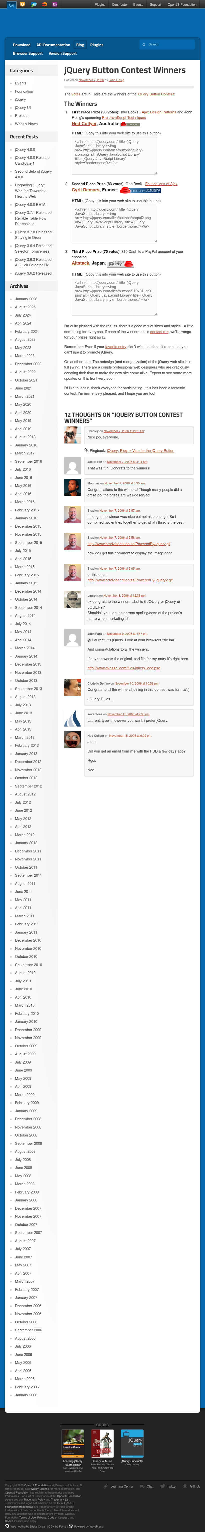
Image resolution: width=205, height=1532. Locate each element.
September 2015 (28, 542)
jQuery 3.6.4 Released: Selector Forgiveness (33, 248)
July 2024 (23, 315)
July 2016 (23, 469)
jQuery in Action (102, 1466)
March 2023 (24, 355)
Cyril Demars (86, 189)
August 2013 (25, 696)
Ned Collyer (84, 123)
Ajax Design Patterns (159, 111)
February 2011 (27, 923)
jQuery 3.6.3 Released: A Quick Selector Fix (33, 262)
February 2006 (27, 1386)
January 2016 (26, 517)
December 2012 (28, 761)
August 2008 (25, 1151)
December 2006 (28, 1305)
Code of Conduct (58, 1517)
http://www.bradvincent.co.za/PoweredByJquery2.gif (130, 579)
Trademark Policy (34, 1499)
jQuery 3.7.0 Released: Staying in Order (33, 234)
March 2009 (24, 1094)
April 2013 (23, 729)
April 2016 (23, 493)
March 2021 (24, 396)
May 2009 (23, 1078)
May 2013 (23, 721)
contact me (159, 331)
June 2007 (23, 1256)
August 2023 (25, 339)
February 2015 (27, 574)
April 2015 (23, 558)
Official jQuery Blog (40, 23)
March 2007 (24, 1281)
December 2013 (28, 664)
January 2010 (26, 1021)
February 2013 (27, 745)
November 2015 (28, 534)
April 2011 (23, 907)
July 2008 (23, 1159)
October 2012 (26, 777)
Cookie (9, 1521)
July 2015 (23, 550)
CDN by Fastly (57, 1526)
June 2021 (23, 387)
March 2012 (24, 834)
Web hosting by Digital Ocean (28, 1526)
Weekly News (26, 123)
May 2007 (23, 1264)
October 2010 (26, 956)
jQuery (11, 4)
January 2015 (26, 582)
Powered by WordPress (88, 1526)
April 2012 (23, 826)
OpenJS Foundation (182, 4)
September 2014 (28, 607)
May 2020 (23, 404)
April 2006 (23, 1370)
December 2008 (28, 1118)
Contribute (119, 4)
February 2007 (27, 1289)
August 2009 (25, 1053)
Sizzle (44, 4)
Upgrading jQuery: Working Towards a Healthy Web (30, 190)
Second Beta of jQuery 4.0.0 (33, 173)
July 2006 (23, 1346)
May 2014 (23, 631)
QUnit (55, 4)
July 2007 (23, 1248)
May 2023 (23, 347)
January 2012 (26, 842)
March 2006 (24, 1378)
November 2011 (28, 858)
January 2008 (26, 1199)
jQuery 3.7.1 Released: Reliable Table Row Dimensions (33, 218)
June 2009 (23, 1070)
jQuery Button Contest (156, 93)
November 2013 (28, 672)
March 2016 (24, 501)
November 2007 (28, 1216)
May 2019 (23, 420)
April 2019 (23, 428)
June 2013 (23, 712)
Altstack (80, 263)
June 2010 (23, 988)
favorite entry (115, 346)
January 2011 (26, 932)
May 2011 (23, 899)
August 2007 (25, 1240)
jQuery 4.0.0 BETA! (30, 204)
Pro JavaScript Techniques (124, 117)
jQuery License (39, 1489)
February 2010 (27, 1013)
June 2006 (23, 1354)
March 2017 (24, 452)
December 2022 (28, 363)
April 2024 (23, 323)
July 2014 (23, 623)
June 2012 (23, 810)
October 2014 (26, 599)
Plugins (100, 4)
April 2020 (23, 412)
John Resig (116, 80)
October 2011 (26, 867)
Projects (21, 115)
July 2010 (23, 980)
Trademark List (60, 1499)
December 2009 (28, 1029)
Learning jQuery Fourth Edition (72, 1466)
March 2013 (24, 737)
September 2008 (28, 1143)
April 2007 (23, 1273)
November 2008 (28, 1127)
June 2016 (23, 477)
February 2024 (27, 331)
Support (155, 4)
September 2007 (28, 1232)
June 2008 (23, 1167)
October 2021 (26, 380)
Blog (80, 44)
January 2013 (26, 753)
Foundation (24, 91)
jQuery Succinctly (132, 1462)
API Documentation (53, 44)
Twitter (171, 1486)
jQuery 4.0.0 (25, 149)
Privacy (41, 1517)
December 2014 (28, 591)
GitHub (195, 1486)
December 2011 (28, 850)
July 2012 (23, 802)
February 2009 (27, 1102)
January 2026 (26, 298)
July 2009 (23, 1062)
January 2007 (26, 1297)
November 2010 (28, 948)
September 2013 (28, 688)
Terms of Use (27, 1517)
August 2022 (25, 371)
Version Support (63, 53)
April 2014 (23, 639)
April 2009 (23, 1086)
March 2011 (24, 915)
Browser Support (28, 53)
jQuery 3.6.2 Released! (33, 273)
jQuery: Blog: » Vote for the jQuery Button (140, 450)
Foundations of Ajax (161, 183)
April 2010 (23, 997)
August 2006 (25, 1338)
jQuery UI (23, 4)
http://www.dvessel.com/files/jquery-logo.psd (124, 667)
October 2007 (26, 1224)
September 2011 (28, 875)
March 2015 (24, 566)
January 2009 (26, 1110)
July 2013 (23, 704)
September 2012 (28, 785)
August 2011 (25, 883)
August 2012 (25, 793)
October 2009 (26, 1045)
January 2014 (26, 656)
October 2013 (26, 680)
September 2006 (28, 1329)
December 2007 (28, 1208)
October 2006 (26, 1321)
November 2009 (28, 1037)
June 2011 (23, 891)
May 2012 (23, 818)
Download (21, 44)
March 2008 (24, 1183)
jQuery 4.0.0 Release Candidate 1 (32, 160)
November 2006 (28, 1313)
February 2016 (27, 509)
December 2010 (28, 940)
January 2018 (26, 444)
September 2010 (28, 964)
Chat (150, 1486)
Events (138, 4)
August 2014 (25, 615)
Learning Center (121, 1486)
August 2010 (25, 972)
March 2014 (24, 647)
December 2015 (28, 526)
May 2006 (23, 1362)
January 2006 (26, 1394)
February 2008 (27, 1191)
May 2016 (23, 485)
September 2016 (28, 461)
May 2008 (23, 1175)
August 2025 (25, 306)
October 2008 (26, 1135)
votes (76, 93)
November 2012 (28, 769)
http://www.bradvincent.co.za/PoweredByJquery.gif (129, 543)
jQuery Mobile (34, 4)
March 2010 (24, 1005)
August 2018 (25, 436)
